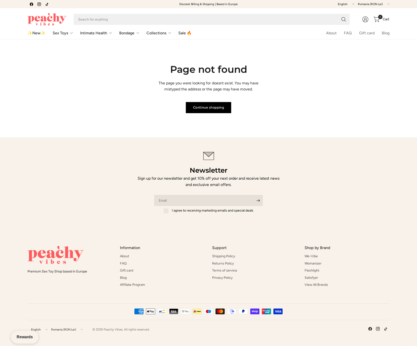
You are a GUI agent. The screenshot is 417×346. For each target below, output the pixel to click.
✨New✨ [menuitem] (36, 33)
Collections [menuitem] (156, 33)
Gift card (367, 33)
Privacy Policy (222, 278)
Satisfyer (311, 278)
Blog (385, 33)
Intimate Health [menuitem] (93, 33)
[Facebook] (31, 4)
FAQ (348, 33)
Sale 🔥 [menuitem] (185, 33)
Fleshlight (312, 270)
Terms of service (224, 270)
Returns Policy (223, 263)
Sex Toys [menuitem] (60, 33)
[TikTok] (47, 4)
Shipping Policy (223, 256)
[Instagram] (39, 4)
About (331, 33)
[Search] (344, 19)
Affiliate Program (132, 285)
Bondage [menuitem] (126, 33)
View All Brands (316, 285)
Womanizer (313, 263)
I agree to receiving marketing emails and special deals (212, 210)
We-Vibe (311, 256)
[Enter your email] (258, 200)
